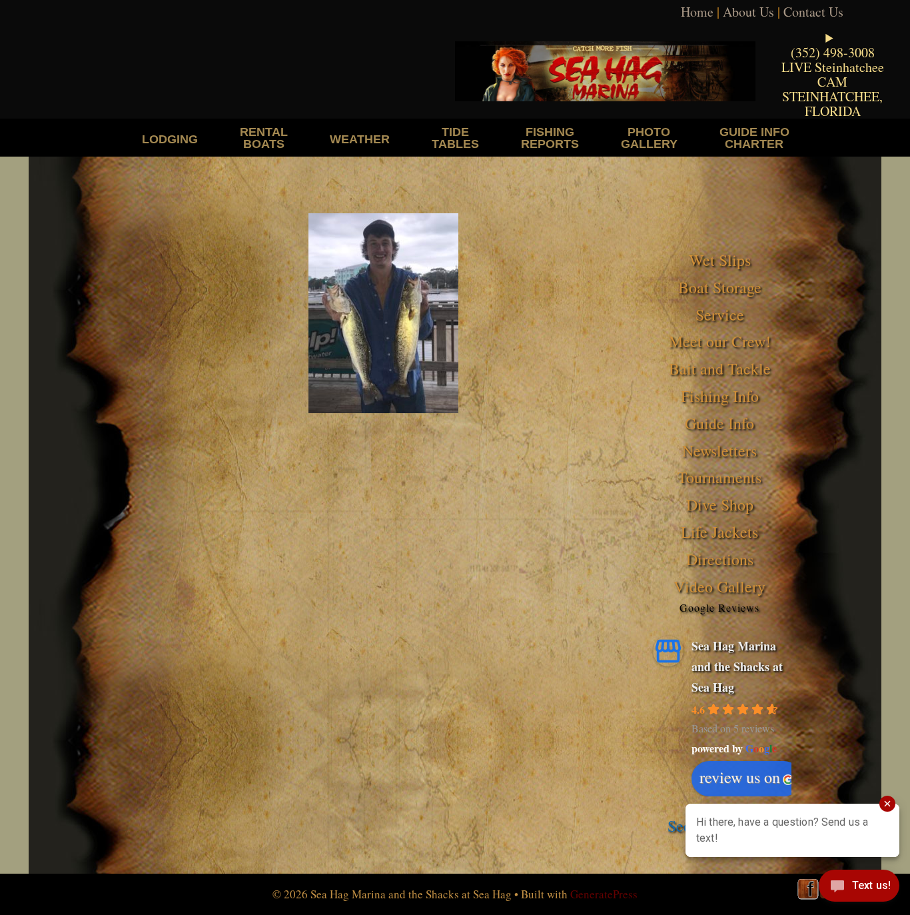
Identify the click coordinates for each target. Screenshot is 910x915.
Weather (360, 139)
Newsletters (719, 450)
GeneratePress (604, 894)
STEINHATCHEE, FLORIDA (832, 103)
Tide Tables (455, 137)
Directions (719, 559)
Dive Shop (719, 504)
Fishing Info (720, 396)
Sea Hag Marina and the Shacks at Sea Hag (737, 666)
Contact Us (813, 12)
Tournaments (719, 477)
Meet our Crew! (720, 341)
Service (719, 314)
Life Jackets (719, 531)
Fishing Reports (550, 137)
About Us (748, 12)
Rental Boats (264, 137)
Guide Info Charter (754, 137)
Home (697, 12)
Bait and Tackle (720, 368)
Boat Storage (719, 287)
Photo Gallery (649, 137)
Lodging (170, 139)
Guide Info (719, 423)
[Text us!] (859, 888)
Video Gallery (719, 586)
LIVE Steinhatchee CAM (832, 74)
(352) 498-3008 (833, 52)
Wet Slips (720, 260)
